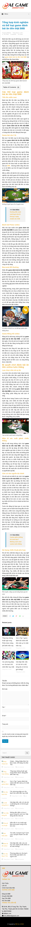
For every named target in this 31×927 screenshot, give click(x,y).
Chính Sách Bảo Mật (8, 888)
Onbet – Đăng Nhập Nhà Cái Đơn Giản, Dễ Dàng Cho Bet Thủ (19, 762)
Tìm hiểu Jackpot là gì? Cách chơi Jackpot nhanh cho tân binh (19, 834)
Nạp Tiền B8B (6, 898)
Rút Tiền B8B (6, 900)
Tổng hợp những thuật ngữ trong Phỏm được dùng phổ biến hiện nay (19, 772)
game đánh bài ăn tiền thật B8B (15, 57)
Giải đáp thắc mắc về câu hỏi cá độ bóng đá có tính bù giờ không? (19, 803)
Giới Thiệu (5, 883)
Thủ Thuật (6, 34)
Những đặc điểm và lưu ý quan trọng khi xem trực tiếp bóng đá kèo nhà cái (19, 814)
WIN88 (22, 924)
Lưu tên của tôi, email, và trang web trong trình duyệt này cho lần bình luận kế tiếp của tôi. (15, 735)
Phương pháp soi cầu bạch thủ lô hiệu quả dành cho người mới (18, 854)
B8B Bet (17, 924)
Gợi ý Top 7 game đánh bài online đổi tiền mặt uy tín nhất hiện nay (19, 782)
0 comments (13, 34)
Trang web (5, 724)
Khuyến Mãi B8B (7, 896)
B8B (8, 165)
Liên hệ (4, 885)
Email (4, 715)
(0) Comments (20, 767)
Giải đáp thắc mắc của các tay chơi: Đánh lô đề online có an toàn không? (19, 844)
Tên (3, 707)
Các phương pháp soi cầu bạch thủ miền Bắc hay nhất (8, 664)
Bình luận (4, 689)
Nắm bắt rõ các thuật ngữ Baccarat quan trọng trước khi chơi (18, 824)
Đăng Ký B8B (6, 894)
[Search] (27, 753)
